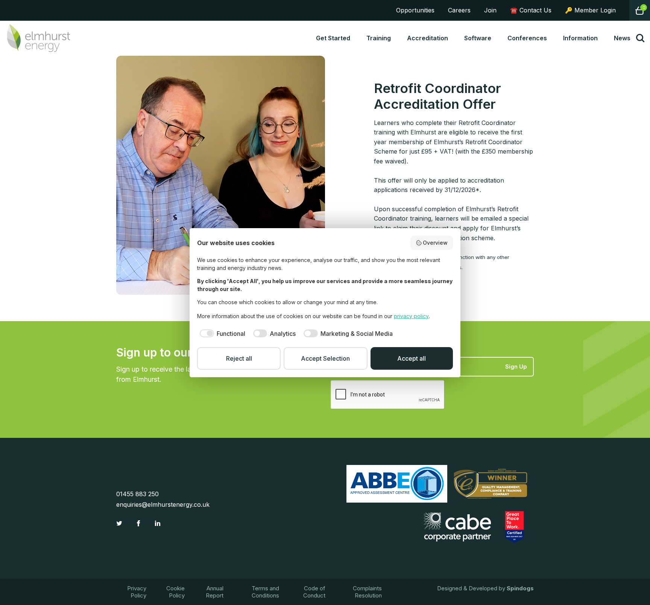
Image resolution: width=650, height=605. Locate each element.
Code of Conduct (314, 592)
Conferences (527, 38)
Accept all (411, 358)
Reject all (239, 358)
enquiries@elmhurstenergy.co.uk (163, 504)
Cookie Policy (175, 592)
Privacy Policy (136, 592)
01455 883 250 (137, 494)
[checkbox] (221, 333)
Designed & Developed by (485, 588)
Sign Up (516, 366)
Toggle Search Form (640, 38)
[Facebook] (139, 523)
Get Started (333, 38)
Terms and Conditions (265, 592)
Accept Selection (325, 358)
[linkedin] (158, 523)
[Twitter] (120, 523)
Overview (435, 242)
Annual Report (214, 592)
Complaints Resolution (367, 592)
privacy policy (411, 316)
